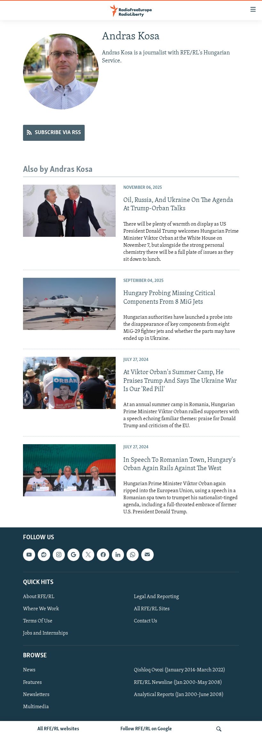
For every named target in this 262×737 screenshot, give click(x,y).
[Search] (218, 729)
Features (32, 682)
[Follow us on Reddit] (44, 555)
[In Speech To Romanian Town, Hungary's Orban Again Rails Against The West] (69, 470)
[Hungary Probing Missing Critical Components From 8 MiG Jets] (69, 304)
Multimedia (36, 706)
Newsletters (36, 694)
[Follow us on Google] (73, 555)
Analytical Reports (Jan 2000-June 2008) (179, 694)
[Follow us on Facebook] (103, 555)
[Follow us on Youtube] (29, 555)
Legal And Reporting (156, 596)
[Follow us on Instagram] (59, 555)
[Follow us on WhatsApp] (133, 555)
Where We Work (41, 609)
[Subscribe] (147, 555)
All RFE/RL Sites (152, 609)
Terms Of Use (37, 621)
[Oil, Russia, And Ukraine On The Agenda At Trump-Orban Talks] (69, 211)
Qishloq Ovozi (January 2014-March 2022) (179, 670)
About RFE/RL (38, 596)
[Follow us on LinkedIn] (118, 555)
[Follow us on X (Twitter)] (88, 555)
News (29, 670)
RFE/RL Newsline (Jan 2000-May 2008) (178, 682)
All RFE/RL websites (58, 729)
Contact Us (145, 621)
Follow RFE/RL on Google (146, 729)
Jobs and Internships (45, 633)
